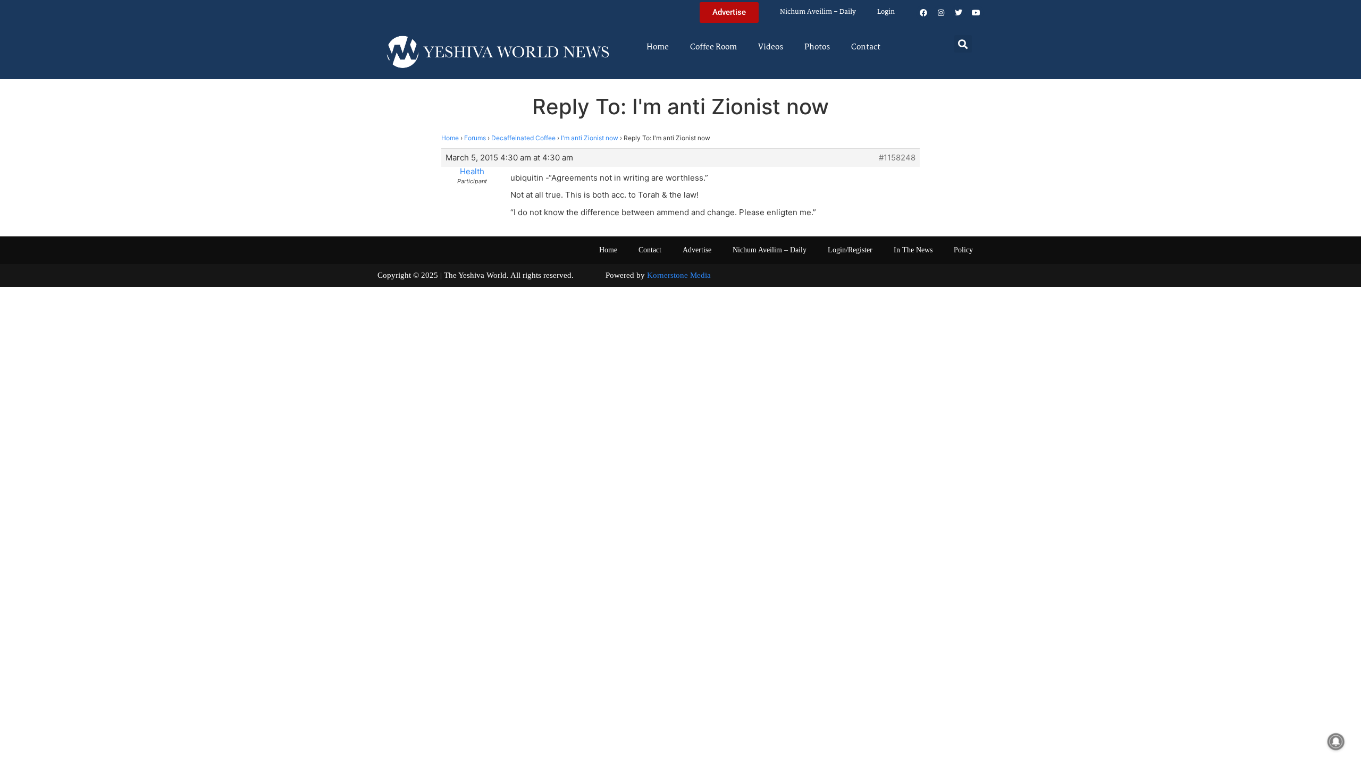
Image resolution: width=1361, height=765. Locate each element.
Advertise (697, 250)
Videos (770, 47)
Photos (817, 47)
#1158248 (897, 158)
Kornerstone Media (679, 275)
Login (886, 12)
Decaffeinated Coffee (523, 138)
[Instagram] (941, 12)
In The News (913, 250)
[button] (963, 44)
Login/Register (850, 250)
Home (657, 47)
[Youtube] (976, 12)
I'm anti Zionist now (589, 138)
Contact (865, 47)
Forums (475, 138)
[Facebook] (923, 12)
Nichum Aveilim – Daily (818, 12)
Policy (963, 250)
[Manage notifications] (1336, 741)
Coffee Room (713, 47)
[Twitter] (958, 12)
